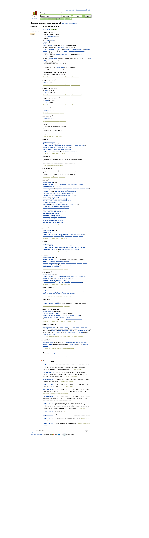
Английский (33, 29)
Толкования (44, 18)
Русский (32, 34)
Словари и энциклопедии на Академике (54, 13)
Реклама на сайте (60, 430)
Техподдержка (53, 430)
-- (56, 77)
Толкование (46, 29)
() (58, 186)
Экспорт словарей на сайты (37, 434)
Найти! (88, 16)
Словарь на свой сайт (81, 10)
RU (89, 10)
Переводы (52, 18)
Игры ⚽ (68, 18)
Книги (60, 18)
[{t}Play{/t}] (53, 32)
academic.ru (35, 18)
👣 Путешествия (35, 432)
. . (65, 51)
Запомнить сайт (70, 10)
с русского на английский (69, 23)
